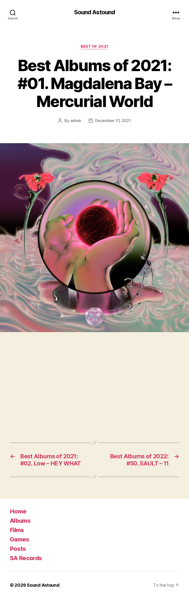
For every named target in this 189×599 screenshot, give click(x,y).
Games (19, 539)
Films (17, 530)
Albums (20, 520)
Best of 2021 (94, 46)
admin (75, 120)
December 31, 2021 (113, 120)
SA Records (26, 558)
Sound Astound (94, 12)
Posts (18, 548)
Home (18, 511)
